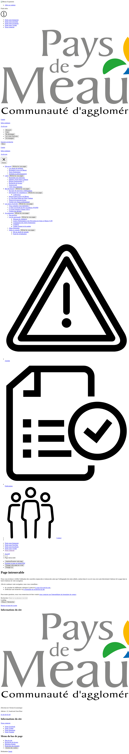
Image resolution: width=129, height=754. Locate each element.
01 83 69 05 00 (5, 714)
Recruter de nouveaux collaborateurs (20, 191)
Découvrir (8, 130)
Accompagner (10, 138)
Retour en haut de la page (9, 605)
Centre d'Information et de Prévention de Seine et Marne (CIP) (33, 221)
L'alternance (17, 194)
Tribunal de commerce (20, 219)
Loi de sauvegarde (15, 217)
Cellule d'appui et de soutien (22, 226)
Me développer (10, 134)
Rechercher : (5, 598)
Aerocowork (13, 185)
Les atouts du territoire (16, 168)
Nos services (13, 215)
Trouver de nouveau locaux (17, 200)
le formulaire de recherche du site (34, 589)
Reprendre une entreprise (17, 178)
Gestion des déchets (15, 211)
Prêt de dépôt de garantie (21, 232)
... (6, 556)
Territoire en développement (18, 174)
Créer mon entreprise (15, 187)
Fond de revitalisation (20, 234)
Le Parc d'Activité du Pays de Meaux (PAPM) (23, 207)
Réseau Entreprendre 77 (16, 181)
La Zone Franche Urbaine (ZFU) (19, 209)
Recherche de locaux (15, 183)
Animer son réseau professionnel (19, 202)
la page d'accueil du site (43, 587)
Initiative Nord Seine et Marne (18, 179)
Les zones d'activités (12, 136)
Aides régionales (14, 228)
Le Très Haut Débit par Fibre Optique (21, 198)
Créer (7, 132)
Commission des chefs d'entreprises (24, 223)
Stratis (10, 751)
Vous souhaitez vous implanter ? (19, 206)
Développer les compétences (18, 192)
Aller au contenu (10, 5)
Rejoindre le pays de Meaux (18, 170)
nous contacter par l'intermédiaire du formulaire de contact (57, 594)
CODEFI (16, 224)
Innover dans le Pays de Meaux (19, 196)
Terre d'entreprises (14, 172)
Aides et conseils (14, 230)
